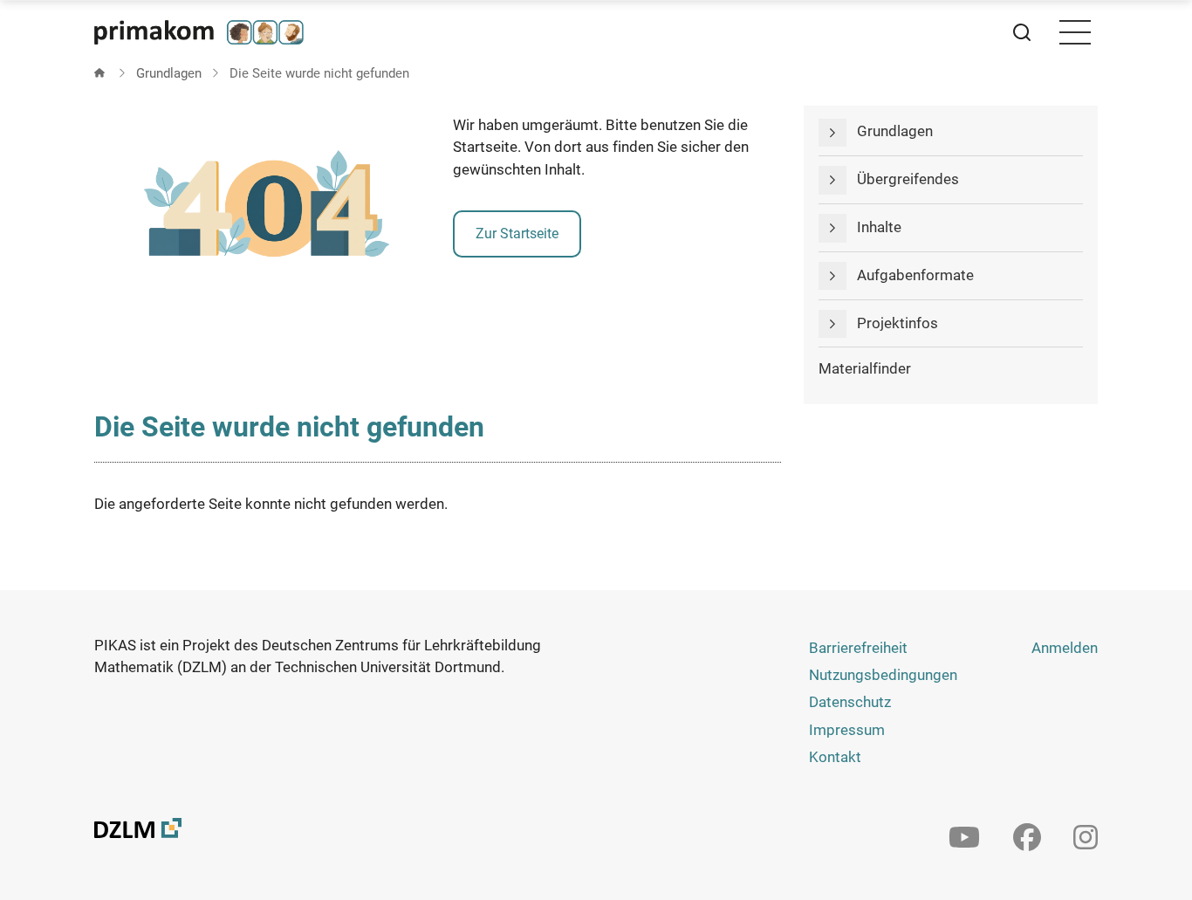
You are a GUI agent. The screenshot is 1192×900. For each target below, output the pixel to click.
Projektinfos (897, 323)
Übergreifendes (908, 179)
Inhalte (879, 227)
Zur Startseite (517, 233)
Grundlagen (169, 73)
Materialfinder (865, 368)
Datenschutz (850, 702)
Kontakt (835, 757)
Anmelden (1064, 647)
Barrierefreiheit (858, 647)
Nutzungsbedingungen (883, 675)
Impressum (847, 730)
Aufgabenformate (915, 275)
